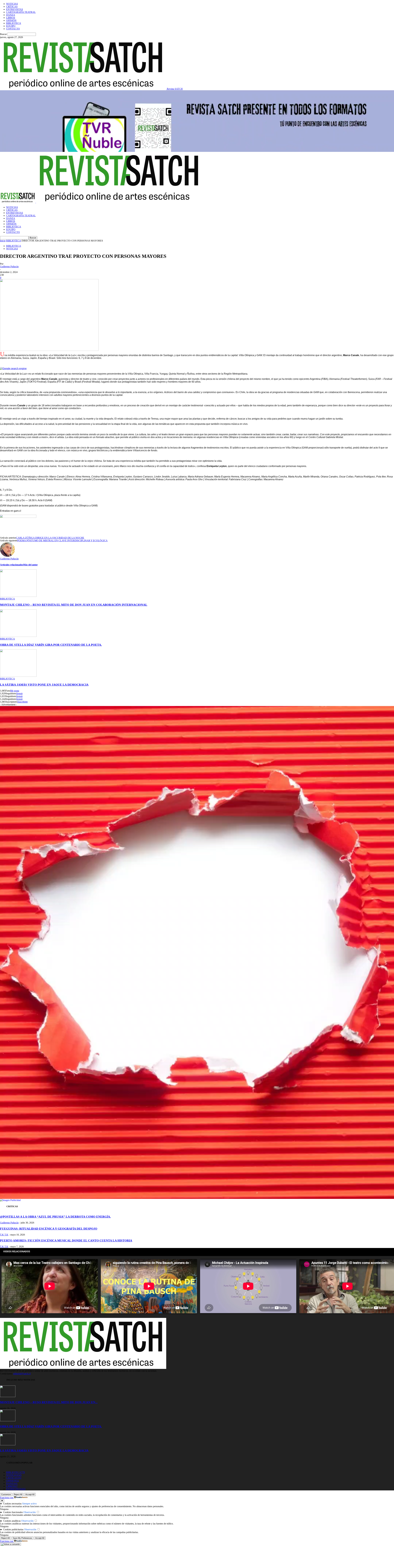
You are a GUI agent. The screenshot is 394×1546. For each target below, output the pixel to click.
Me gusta (14, 690)
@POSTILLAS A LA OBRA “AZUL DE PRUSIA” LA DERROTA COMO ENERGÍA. (55, 1216)
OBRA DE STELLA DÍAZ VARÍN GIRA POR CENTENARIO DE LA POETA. (51, 644)
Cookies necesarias (12, 1503)
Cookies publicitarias (13, 1529)
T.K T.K (4, 1234)
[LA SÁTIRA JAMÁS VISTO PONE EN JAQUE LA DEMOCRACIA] (18, 676)
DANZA (10, 15)
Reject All (18, 1494)
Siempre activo (29, 1503)
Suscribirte (22, 701)
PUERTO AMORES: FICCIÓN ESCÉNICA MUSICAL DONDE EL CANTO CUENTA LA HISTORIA (66, 1240)
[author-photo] (7, 556)
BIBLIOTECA (13, 23)
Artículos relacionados (11, 564)
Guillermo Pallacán (9, 266)
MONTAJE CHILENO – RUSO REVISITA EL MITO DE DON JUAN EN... (49, 1402)
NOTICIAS (12, 3)
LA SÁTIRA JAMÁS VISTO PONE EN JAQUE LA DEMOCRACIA (44, 684)
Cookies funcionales (13, 1512)
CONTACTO (13, 28)
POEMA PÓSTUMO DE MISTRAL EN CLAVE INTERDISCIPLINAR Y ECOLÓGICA (62, 540)
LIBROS (10, 17)
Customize (6, 1494)
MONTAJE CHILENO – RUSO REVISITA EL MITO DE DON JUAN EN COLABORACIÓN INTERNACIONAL (73, 604)
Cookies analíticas (12, 1521)
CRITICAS (13, 1478)
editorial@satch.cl (22, 1373)
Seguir (19, 693)
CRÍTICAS (12, 6)
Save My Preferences (22, 1538)
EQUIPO (10, 26)
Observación (29, 1512)
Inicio (3, 240)
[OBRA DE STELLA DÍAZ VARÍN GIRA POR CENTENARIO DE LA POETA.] (18, 636)
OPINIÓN (11, 20)
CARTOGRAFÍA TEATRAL (21, 12)
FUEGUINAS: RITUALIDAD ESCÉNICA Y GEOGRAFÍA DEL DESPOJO (48, 1228)
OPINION (12, 1480)
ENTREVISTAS (14, 9)
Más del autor (30, 564)
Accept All (29, 1494)
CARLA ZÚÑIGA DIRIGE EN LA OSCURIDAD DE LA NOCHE (50, 537)
